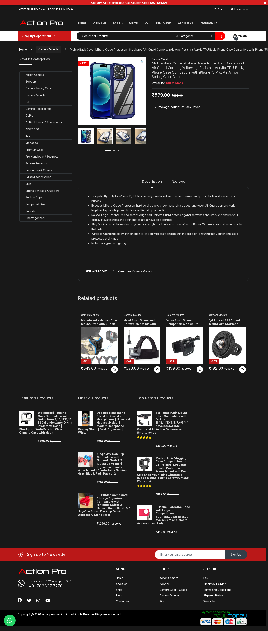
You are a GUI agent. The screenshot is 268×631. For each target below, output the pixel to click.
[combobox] (125, 36)
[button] (142, 61)
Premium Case (35, 149)
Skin (28, 183)
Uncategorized (35, 218)
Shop (221, 9)
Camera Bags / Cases (39, 88)
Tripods (30, 211)
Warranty (209, 601)
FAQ (206, 578)
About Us (99, 22)
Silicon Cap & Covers (39, 170)
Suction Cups (34, 197)
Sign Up (236, 554)
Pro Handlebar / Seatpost (42, 156)
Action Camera (35, 74)
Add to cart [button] (114, 369)
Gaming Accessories (38, 108)
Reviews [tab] (178, 181)
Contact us (122, 601)
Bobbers (31, 81)
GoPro (133, 22)
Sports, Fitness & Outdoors (42, 190)
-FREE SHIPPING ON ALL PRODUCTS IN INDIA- (46, 9)
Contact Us (185, 22)
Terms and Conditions (217, 589)
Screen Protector (36, 163)
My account (241, 9)
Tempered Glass (36, 204)
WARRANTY (208, 22)
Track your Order (214, 584)
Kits (28, 136)
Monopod (32, 142)
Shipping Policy (213, 595)
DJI (147, 22)
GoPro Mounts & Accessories (44, 122)
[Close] (265, 3)
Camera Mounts (48, 49)
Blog (118, 595)
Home (82, 22)
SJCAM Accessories (38, 177)
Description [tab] (152, 181)
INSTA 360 (163, 22)
